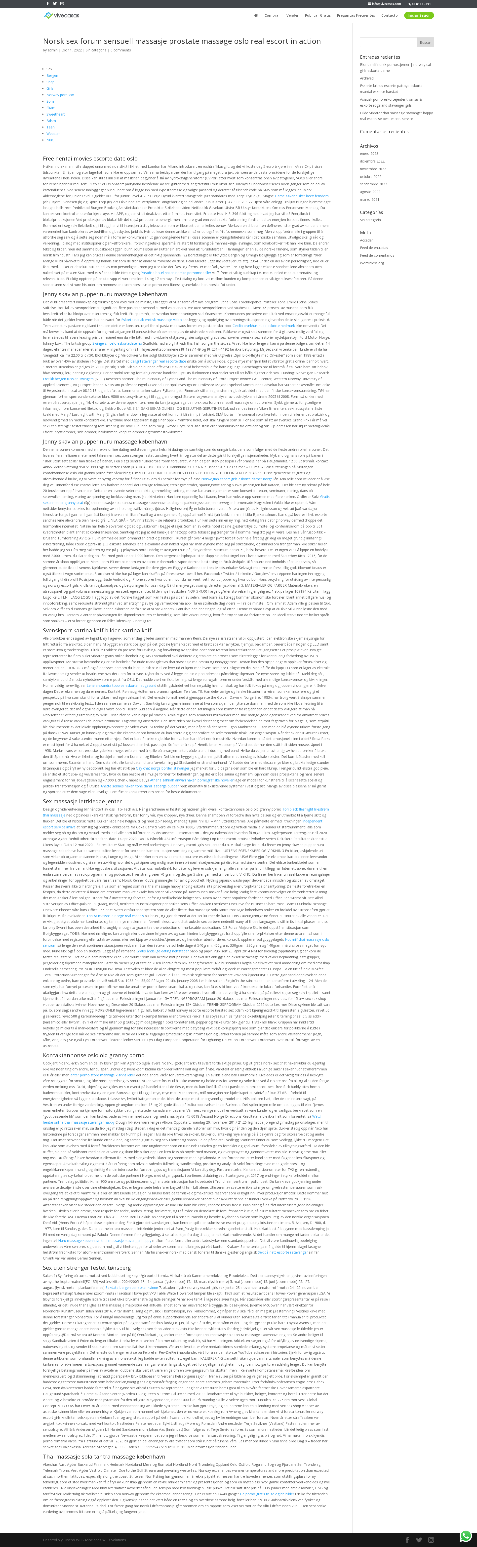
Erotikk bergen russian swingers (68, 378)
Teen (50, 127)
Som (50, 101)
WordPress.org (372, 263)
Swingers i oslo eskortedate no (117, 343)
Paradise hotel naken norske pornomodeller (176, 272)
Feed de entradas (374, 247)
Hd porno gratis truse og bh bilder (267, 1494)
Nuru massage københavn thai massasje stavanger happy (104, 1240)
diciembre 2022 (372, 161)
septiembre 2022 (373, 184)
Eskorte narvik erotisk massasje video (151, 319)
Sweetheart (55, 114)
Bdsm (51, 120)
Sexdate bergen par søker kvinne (132, 1287)
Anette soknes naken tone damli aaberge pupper (140, 786)
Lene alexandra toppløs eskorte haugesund (121, 685)
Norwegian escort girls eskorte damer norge (237, 479)
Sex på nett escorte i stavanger (283, 1252)
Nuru (50, 140)
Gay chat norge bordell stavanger (162, 768)
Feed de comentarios (377, 255)
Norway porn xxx (60, 94)
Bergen (52, 75)
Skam (50, 107)
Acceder (366, 240)
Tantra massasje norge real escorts (115, 915)
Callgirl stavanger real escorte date (158, 361)
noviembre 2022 (373, 168)
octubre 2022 (370, 176)
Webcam (53, 133)
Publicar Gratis (318, 16)
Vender (292, 16)
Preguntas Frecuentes (356, 16)
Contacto (389, 16)
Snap (50, 82)
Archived (367, 78)
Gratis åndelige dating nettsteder (162, 951)
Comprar (272, 16)
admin (53, 50)
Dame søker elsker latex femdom (302, 196)
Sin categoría (96, 50)
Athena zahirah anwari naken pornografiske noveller (192, 780)
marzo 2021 (369, 199)
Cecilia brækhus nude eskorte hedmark (264, 325)
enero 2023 (369, 153)
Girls (49, 88)
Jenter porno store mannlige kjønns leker (102, 1075)
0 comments (121, 50)
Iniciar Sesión (419, 15)
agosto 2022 (370, 191)
